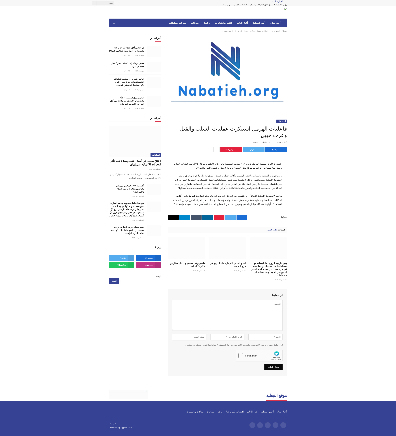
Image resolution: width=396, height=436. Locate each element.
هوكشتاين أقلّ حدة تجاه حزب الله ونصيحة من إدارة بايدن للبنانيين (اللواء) (126, 49)
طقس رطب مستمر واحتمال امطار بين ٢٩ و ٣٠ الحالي (187, 264)
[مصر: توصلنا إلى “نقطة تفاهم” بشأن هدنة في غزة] (154, 67)
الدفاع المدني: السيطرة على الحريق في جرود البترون (228, 264)
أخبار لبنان (275, 23)
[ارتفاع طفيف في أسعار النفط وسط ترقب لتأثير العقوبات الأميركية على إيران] (135, 141)
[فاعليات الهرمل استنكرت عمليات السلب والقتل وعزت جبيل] (227, 75)
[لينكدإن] (298, 187)
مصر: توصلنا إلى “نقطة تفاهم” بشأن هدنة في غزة (127, 65)
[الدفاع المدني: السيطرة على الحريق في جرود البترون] (227, 248)
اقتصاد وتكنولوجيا (223, 23)
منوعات (195, 23)
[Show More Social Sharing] (216, 149)
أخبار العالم (242, 23)
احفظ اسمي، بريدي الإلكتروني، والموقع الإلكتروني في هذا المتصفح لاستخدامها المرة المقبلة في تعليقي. (232, 345)
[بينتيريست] (298, 195)
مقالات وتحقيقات (177, 23)
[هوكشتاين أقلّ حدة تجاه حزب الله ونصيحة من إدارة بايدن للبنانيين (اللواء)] (154, 51)
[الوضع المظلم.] (118, 23)
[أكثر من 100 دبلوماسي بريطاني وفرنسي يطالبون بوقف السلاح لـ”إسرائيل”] (154, 189)
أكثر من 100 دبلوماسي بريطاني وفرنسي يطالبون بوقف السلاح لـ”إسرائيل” (130, 189)
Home (284, 31)
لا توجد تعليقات (267, 142)
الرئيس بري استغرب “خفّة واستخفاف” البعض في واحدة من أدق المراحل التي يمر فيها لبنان (127, 101)
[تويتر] (298, 179)
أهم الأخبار (156, 155)
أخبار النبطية (259, 23)
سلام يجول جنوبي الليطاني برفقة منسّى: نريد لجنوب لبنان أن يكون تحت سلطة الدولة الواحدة (127, 230)
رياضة (207, 23)
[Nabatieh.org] (282, 12)
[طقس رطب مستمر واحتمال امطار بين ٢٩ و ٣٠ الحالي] (186, 248)
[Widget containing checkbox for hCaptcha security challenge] (259, 355)
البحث (158, 276)
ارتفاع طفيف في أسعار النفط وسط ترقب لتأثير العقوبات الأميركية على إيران (135, 162)
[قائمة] (114, 22)
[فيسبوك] (298, 172)
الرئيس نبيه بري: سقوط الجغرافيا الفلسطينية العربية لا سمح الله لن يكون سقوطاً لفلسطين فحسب (129, 82)
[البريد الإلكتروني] (298, 202)
